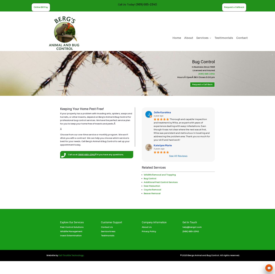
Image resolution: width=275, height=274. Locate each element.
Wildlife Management (71, 231)
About (188, 38)
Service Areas (108, 231)
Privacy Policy (149, 231)
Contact (242, 38)
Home (176, 38)
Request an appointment (247, 255)
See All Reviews (178, 156)
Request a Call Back (202, 84)
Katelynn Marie (163, 145)
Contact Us (107, 227)
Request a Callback (234, 7)
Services (202, 38)
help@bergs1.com (192, 227)
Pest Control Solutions (72, 227)
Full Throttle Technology (71, 255)
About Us (147, 227)
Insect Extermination (71, 235)
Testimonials (224, 38)
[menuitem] (179, 175)
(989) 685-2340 (146, 4)
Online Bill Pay (41, 7)
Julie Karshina (162, 112)
